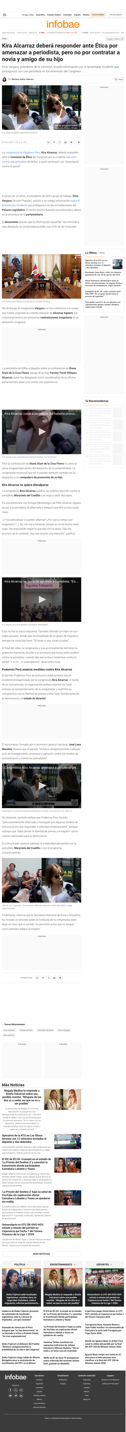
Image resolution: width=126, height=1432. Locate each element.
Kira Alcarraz (9, 1030)
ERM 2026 (19, 33)
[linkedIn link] (21, 1396)
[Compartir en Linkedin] (65, 142)
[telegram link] (16, 1396)
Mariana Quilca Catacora (23, 79)
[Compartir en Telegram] (71, 142)
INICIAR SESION (116, 15)
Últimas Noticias (39, 1407)
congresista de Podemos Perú (23, 152)
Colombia (67, 15)
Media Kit (86, 1399)
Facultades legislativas (115, 33)
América (39, 1380)
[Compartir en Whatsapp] (48, 142)
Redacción (63, 1380)
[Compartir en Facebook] (54, 142)
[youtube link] (10, 1396)
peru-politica (9, 1035)
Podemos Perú (26, 1030)
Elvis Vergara (64, 1030)
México (86, 15)
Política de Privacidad (110, 1384)
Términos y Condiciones (110, 1380)
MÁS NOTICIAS (41, 1253)
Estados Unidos (54, 15)
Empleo (63, 1384)
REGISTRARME (98, 15)
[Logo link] (63, 24)
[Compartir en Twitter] (59, 142)
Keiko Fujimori (8, 33)
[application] (41, 432)
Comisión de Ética (45, 1030)
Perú (4, 39)
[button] (4, 15)
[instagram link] (21, 1390)
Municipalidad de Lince (96, 33)
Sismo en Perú (81, 33)
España (77, 15)
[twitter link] (16, 1390)
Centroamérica (39, 1403)
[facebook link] (10, 1390)
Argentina (40, 15)
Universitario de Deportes (47, 33)
